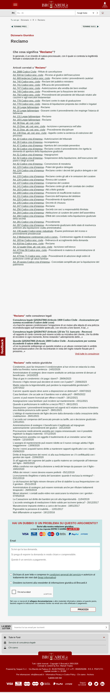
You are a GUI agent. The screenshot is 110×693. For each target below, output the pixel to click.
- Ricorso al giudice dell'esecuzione (46, 75)
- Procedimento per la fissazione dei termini (49, 91)
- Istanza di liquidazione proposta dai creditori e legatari (55, 104)
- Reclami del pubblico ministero (43, 81)
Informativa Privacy (54, 674)
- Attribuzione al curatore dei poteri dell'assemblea (54, 213)
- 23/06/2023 (50, 382)
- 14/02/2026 (54, 368)
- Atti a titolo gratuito (38, 189)
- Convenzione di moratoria (42, 164)
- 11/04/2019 (51, 499)
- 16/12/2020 (49, 426)
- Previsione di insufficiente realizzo (46, 193)
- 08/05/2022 (49, 394)
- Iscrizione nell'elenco (44, 247)
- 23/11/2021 (50, 401)
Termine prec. (20, 27)
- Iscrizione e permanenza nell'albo (47, 126)
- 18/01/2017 (46, 506)
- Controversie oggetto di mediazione (54, 237)
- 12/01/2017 (38, 509)
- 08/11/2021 (45, 404)
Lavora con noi (55, 678)
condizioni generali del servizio (65, 574)
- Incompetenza (36, 142)
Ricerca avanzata (102, 13)
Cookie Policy (69, 674)
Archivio (90, 674)
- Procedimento (36, 222)
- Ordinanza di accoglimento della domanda (50, 240)
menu (15, 4)
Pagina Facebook (90, 683)
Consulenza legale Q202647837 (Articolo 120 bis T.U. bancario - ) (52, 332)
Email (13, 540)
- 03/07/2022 (52, 391)
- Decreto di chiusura (39, 203)
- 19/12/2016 (34, 512)
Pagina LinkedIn (102, 683)
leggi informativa (47, 577)
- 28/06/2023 (42, 378)
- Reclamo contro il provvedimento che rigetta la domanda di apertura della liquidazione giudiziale (52, 150)
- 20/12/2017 (56, 502)
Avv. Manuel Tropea (64, 666)
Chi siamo (81, 674)
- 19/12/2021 (45, 397)
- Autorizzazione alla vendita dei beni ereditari (50, 88)
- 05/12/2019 (43, 472)
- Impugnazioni (35, 155)
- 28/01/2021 (55, 408)
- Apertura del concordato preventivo (46, 145)
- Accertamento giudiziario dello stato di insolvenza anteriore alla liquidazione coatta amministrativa (54, 226)
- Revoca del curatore (39, 179)
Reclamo (41, 20)
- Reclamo (31, 107)
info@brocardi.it (37, 674)
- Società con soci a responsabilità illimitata (50, 209)
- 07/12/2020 (52, 432)
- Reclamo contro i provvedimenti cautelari (53, 78)
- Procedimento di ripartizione (43, 199)
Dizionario (25, 20)
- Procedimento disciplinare (43, 130)
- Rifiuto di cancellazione (37, 72)
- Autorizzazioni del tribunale (42, 139)
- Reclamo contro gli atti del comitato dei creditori (53, 186)
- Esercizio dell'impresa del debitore (46, 196)
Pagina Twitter (96, 683)
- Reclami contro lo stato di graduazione (47, 101)
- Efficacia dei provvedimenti (41, 85)
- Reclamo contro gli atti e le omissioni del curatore (54, 176)
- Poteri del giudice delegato (43, 167)
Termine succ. (89, 27)
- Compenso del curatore (41, 183)
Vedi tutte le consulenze (87, 354)
